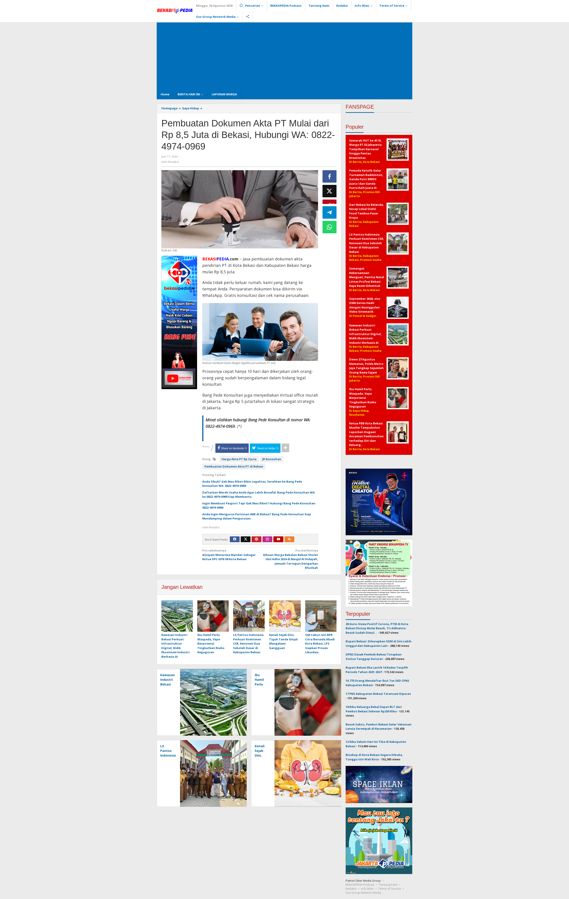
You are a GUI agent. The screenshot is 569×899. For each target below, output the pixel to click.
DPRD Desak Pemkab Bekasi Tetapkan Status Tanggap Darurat (374, 656)
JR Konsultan (271, 459)
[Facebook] (235, 539)
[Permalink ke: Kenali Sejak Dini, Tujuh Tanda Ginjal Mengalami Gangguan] (285, 616)
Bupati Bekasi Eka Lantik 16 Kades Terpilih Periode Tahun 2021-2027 (377, 669)
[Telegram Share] (330, 212)
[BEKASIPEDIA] (175, 10)
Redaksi (351, 889)
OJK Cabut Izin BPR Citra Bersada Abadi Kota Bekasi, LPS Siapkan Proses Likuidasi (320, 643)
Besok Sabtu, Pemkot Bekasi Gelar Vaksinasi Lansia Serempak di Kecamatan (378, 726)
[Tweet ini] (330, 191)
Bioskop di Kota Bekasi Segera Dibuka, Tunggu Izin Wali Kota (374, 757)
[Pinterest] (256, 539)
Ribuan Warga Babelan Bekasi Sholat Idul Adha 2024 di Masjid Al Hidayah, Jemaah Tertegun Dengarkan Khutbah (290, 559)
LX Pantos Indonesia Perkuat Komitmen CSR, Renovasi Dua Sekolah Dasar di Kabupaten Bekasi (248, 643)
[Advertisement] (284, 56)
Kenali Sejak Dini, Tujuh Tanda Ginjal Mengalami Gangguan (283, 641)
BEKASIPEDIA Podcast (360, 885)
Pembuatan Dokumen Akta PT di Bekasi (233, 466)
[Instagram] (267, 539)
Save (332, 203)
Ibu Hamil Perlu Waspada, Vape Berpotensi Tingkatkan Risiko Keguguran (210, 643)
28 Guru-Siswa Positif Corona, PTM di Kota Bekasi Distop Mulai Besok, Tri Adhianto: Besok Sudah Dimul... (377, 628)
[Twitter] (245, 539)
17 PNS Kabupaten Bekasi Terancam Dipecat (378, 694)
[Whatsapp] (330, 227)
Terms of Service (389, 889)
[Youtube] (278, 539)
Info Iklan (367, 889)
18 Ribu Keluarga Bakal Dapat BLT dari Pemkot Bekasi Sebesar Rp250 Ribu (374, 709)
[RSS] (289, 539)
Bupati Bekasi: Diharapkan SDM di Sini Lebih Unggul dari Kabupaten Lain (378, 643)
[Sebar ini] (330, 176)
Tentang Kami (388, 885)
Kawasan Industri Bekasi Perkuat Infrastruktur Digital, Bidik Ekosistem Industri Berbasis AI (175, 646)
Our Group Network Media (363, 893)
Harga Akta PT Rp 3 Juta (239, 459)
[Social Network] (247, 16)
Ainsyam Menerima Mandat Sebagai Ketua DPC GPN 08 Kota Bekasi (228, 554)
